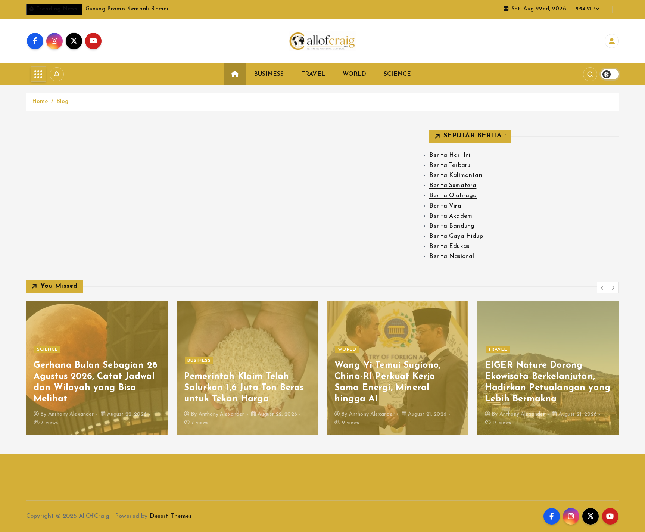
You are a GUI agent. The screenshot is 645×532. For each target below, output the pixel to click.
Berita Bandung (451, 226)
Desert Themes (171, 516)
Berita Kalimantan (455, 175)
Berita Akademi (451, 216)
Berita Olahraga (453, 196)
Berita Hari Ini (449, 155)
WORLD (355, 74)
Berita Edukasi (450, 246)
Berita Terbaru (449, 165)
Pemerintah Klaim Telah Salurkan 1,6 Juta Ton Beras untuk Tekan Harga (243, 388)
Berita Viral (446, 206)
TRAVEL (313, 74)
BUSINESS (269, 74)
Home (40, 102)
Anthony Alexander (71, 414)
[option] (97, 368)
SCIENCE (397, 74)
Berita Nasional (451, 256)
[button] (602, 287)
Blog (62, 102)
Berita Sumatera (452, 186)
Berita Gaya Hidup (456, 236)
